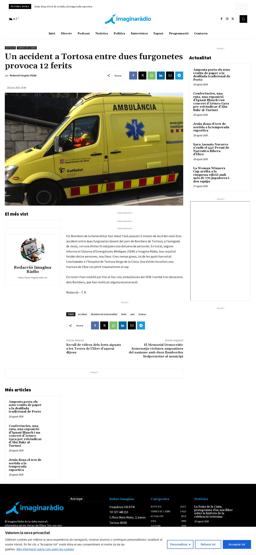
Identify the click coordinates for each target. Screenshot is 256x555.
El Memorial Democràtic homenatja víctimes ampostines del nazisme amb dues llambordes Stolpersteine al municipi (156, 350)
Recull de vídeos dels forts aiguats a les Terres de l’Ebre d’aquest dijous (93, 348)
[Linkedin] (161, 76)
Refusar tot (208, 544)
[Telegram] (179, 76)
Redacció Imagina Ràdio (22, 75)
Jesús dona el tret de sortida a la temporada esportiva (25, 465)
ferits (123, 314)
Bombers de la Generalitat (104, 314)
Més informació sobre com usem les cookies (45, 549)
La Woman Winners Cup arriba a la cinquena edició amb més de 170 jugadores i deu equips (211, 174)
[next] (244, 6)
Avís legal (76, 498)
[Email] (170, 76)
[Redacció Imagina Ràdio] (33, 250)
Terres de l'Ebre (27, 48)
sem (132, 314)
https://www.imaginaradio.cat (32, 277)
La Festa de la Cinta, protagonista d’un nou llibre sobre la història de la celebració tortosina (213, 512)
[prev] (238, 6)
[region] (128, 541)
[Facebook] (221, 19)
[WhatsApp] (152, 76)
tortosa (142, 314)
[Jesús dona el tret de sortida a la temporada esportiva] (50, 464)
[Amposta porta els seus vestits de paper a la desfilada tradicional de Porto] (50, 406)
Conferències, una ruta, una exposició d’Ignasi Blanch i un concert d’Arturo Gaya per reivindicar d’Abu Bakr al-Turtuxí (25, 436)
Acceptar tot (237, 544)
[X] (233, 19)
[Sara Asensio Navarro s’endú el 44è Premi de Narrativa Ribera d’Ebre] (240, 149)
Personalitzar (178, 544)
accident (82, 314)
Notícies (10, 48)
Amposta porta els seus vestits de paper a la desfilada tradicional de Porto (25, 407)
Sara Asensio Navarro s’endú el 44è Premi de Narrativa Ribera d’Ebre (73, 6)
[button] (243, 19)
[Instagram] (227, 19)
